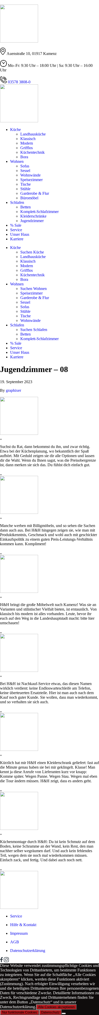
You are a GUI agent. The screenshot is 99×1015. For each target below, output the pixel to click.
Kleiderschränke (33, 216)
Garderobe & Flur (34, 193)
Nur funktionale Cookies (19, 1012)
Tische (25, 184)
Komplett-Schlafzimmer (39, 211)
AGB (14, 942)
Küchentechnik (32, 152)
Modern (26, 143)
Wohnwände (30, 175)
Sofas (24, 166)
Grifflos (26, 148)
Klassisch (28, 138)
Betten (25, 207)
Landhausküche (33, 134)
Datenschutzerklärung (27, 950)
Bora (24, 157)
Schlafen (17, 202)
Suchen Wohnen (33, 288)
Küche (15, 129)
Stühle (25, 189)
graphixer (13, 390)
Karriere (16, 239)
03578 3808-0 (18, 82)
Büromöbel (29, 198)
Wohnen (17, 161)
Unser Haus (19, 234)
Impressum (19, 933)
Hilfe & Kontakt (23, 925)
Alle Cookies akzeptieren (56, 1007)
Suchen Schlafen (33, 329)
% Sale (15, 225)
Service (16, 230)
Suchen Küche (32, 252)
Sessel (25, 170)
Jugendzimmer (32, 221)
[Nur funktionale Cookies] (64, 1013)
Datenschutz (50, 1012)
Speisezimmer (31, 180)
